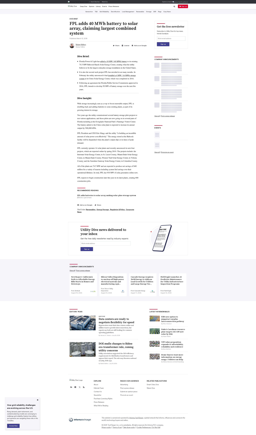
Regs (159, 11)
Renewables (140, 11)
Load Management (128, 11)
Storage (148, 11)
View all (157, 116)
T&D (96, 11)
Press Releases (114, 6)
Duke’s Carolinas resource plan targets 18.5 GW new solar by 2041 (173, 331)
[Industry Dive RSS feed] (84, 387)
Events (104, 6)
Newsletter (97, 395)
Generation (89, 11)
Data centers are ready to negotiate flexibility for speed (116, 320)
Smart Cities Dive (95, 2)
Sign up (184, 6)
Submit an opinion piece (128, 392)
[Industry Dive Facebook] (75, 387)
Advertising (124, 385)
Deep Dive (83, 6)
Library (98, 6)
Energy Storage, (103, 210)
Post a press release (168, 116)
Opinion (91, 6)
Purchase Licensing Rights (103, 399)
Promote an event (167, 152)
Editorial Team (99, 388)
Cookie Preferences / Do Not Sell (148, 427)
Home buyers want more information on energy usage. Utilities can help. (172, 357)
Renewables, (91, 210)
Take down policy (129, 427)
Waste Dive (105, 2)
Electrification (115, 11)
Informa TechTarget (136, 418)
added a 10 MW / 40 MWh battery (113, 61)
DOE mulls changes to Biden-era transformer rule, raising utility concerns (116, 347)
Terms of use (117, 427)
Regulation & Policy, (118, 210)
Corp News (167, 11)
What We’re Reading (101, 406)
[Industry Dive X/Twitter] (79, 387)
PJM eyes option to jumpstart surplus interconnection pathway (172, 319)
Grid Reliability (104, 11)
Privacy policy (106, 427)
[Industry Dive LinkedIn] (71, 387)
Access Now (13, 426)
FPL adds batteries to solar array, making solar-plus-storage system (106, 195)
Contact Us (98, 392)
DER (154, 11)
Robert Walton (81, 45)
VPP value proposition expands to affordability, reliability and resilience (172, 344)
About (96, 385)
